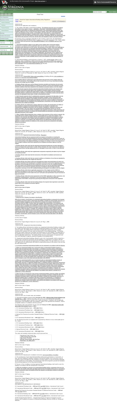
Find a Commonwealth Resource (106, 2)
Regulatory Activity (4, 19)
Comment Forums (4, 38)
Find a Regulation (4, 17)
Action (17, 19)
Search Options (113, 11)
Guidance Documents (5, 35)
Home (1, 12)
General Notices (5, 30)
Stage (16, 21)
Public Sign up (3, 50)
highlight (63, 16)
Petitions (3, 25)
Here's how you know (40, 1)
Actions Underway (5, 22)
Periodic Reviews (5, 27)
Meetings (2, 33)
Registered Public (4, 46)
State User (2, 42)
